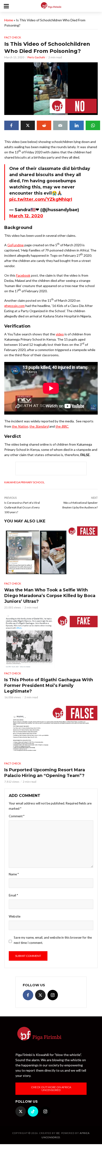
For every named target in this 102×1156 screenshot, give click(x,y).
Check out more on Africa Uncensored (51, 1088)
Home (8, 20)
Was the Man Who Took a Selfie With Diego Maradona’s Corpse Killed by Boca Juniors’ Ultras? (49, 595)
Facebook (23, 275)
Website (14, 916)
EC (58, 1133)
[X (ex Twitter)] (40, 995)
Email (13, 895)
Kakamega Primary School (24, 482)
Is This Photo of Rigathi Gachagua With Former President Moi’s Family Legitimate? (48, 685)
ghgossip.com (14, 306)
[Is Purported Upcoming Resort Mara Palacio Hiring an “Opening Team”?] (51, 732)
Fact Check (12, 37)
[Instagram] (52, 995)
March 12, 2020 (26, 216)
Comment (16, 816)
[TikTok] (33, 1111)
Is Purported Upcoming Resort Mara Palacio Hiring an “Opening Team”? (44, 772)
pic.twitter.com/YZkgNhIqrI (40, 199)
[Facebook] (28, 995)
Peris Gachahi (36, 57)
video (60, 334)
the (20, 426)
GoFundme (15, 245)
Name (14, 874)
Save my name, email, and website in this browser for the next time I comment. (53, 940)
